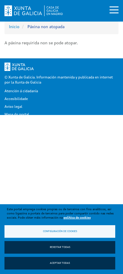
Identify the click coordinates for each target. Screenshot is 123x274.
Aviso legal (13, 107)
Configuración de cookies (60, 231)
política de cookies (77, 217)
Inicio (14, 27)
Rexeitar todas (60, 247)
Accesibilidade (16, 99)
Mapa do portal (16, 114)
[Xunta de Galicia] (23, 67)
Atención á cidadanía (21, 91)
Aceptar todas (60, 263)
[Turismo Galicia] (105, 67)
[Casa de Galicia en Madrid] (33, 10)
